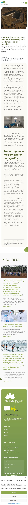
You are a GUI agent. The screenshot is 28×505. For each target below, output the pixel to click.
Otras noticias (11, 260)
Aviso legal (18, 503)
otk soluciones (16, 242)
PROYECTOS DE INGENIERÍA (9, 58)
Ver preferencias (14, 500)
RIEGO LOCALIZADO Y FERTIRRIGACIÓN (11, 60)
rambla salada (7, 244)
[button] (26, 477)
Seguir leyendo (7, 306)
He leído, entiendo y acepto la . (13, 474)
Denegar (14, 496)
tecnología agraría (8, 242)
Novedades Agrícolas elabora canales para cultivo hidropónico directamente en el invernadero (13, 362)
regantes (20, 243)
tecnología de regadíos (9, 240)
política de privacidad (10, 475)
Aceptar (14, 492)
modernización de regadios (10, 243)
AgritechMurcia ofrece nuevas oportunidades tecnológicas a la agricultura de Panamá (13, 287)
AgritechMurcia (19, 240)
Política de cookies (11, 503)
